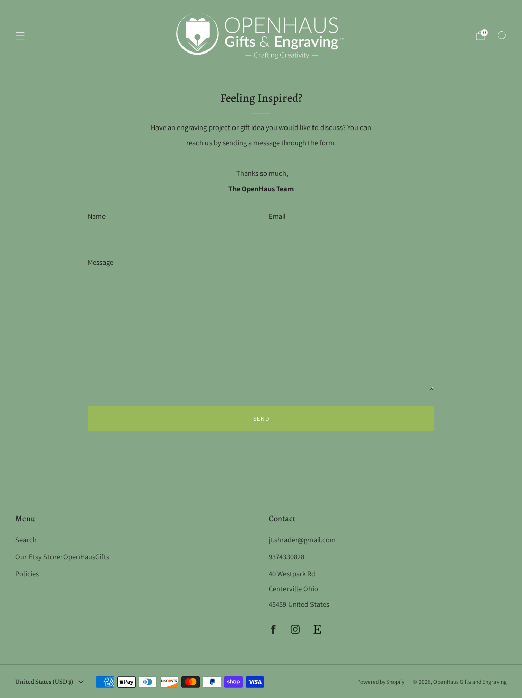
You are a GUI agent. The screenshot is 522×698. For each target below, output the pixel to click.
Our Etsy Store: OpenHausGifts (62, 556)
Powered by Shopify (380, 681)
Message (100, 262)
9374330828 (286, 556)
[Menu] (20, 36)
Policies (27, 573)
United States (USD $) (44, 681)
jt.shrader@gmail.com (302, 540)
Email (277, 216)
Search (26, 540)
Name (97, 216)
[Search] (502, 35)
